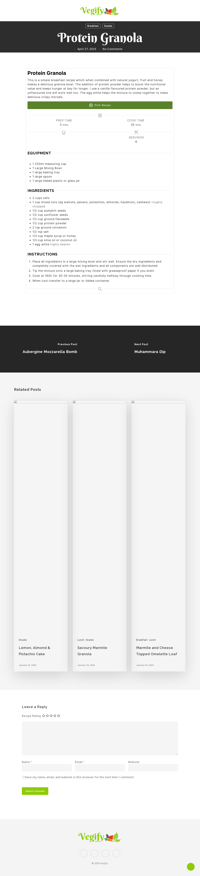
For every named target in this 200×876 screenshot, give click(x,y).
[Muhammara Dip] (150, 349)
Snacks (108, 26)
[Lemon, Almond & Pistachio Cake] (41, 535)
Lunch (81, 640)
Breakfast (93, 26)
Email (80, 762)
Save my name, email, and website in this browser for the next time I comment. (80, 777)
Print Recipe (102, 105)
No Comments (113, 49)
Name (27, 762)
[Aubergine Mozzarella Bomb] (50, 349)
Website (134, 762)
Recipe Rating (31, 716)
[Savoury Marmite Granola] (99, 535)
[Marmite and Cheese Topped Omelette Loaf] (158, 535)
